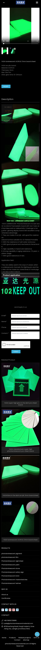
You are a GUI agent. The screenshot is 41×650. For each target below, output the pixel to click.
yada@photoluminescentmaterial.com (18, 623)
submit (15, 351)
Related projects (24, 638)
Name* (4, 321)
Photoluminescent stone (10, 568)
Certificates (5, 598)
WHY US (36, 638)
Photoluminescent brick (10, 576)
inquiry (5, 86)
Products (12, 638)
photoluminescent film (9, 557)
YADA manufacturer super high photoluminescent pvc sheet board (20, 450)
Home (4, 638)
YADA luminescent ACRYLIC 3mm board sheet (20, 540)
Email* (3, 316)
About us (4, 594)
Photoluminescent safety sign (12, 572)
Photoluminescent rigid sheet (12, 561)
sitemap (26, 640)
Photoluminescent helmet (11, 583)
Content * (5, 333)
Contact (17, 640)
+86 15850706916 (10, 620)
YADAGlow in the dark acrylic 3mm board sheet (20, 495)
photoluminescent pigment (11, 553)
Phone (3, 327)
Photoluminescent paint (10, 565)
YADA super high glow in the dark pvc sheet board (20, 404)
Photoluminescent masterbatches (14, 579)
